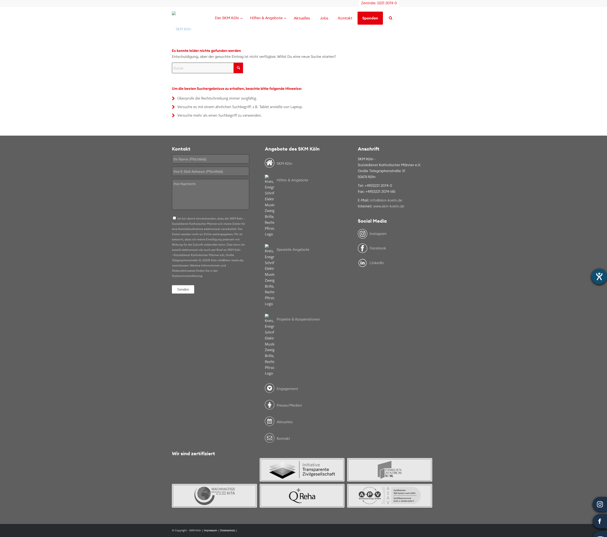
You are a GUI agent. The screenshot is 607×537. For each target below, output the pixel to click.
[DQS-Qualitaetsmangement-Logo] (214, 470)
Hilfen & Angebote (292, 180)
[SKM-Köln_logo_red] (181, 29)
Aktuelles (285, 422)
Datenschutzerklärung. (187, 276)
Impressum (210, 530)
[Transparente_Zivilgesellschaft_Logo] (302, 470)
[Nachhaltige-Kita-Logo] (214, 495)
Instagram (378, 233)
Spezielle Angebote (293, 249)
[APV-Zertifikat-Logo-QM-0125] (389, 495)
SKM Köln (284, 163)
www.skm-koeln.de (388, 206)
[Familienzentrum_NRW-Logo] (389, 470)
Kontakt (283, 438)
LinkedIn (377, 263)
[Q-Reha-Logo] (302, 495)
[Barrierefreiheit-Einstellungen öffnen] (599, 276)
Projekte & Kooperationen (298, 319)
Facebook (378, 248)
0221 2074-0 (387, 3)
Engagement (287, 388)
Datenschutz (227, 530)
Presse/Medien (289, 405)
